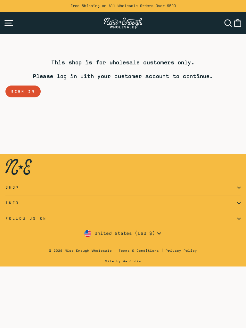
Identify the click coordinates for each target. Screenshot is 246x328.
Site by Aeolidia (123, 261)
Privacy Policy (181, 250)
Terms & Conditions (139, 250)
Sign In (23, 91)
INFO (12, 203)
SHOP (12, 187)
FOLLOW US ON (26, 218)
